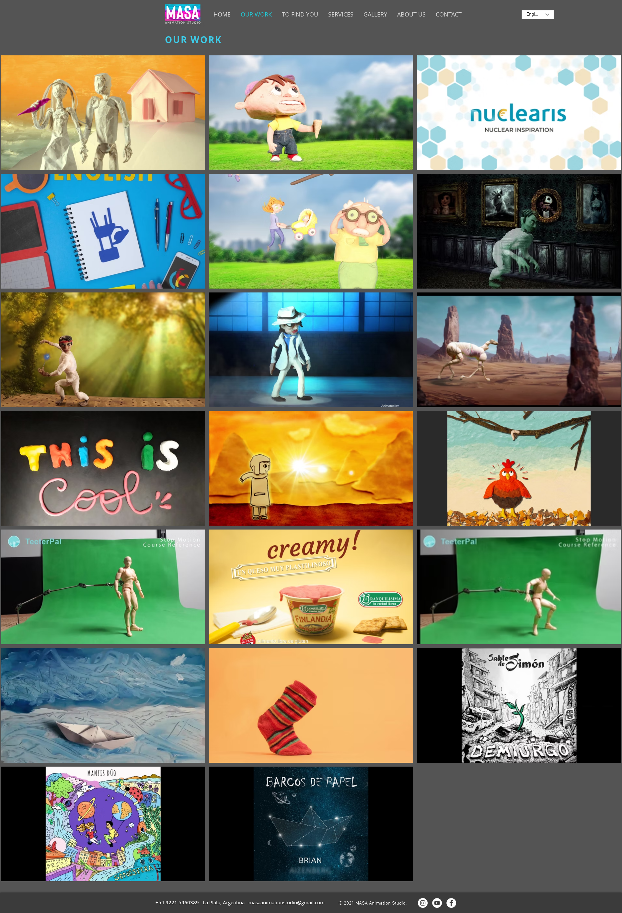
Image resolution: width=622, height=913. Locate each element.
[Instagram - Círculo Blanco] (423, 903)
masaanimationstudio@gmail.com (286, 902)
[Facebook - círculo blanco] (451, 903)
